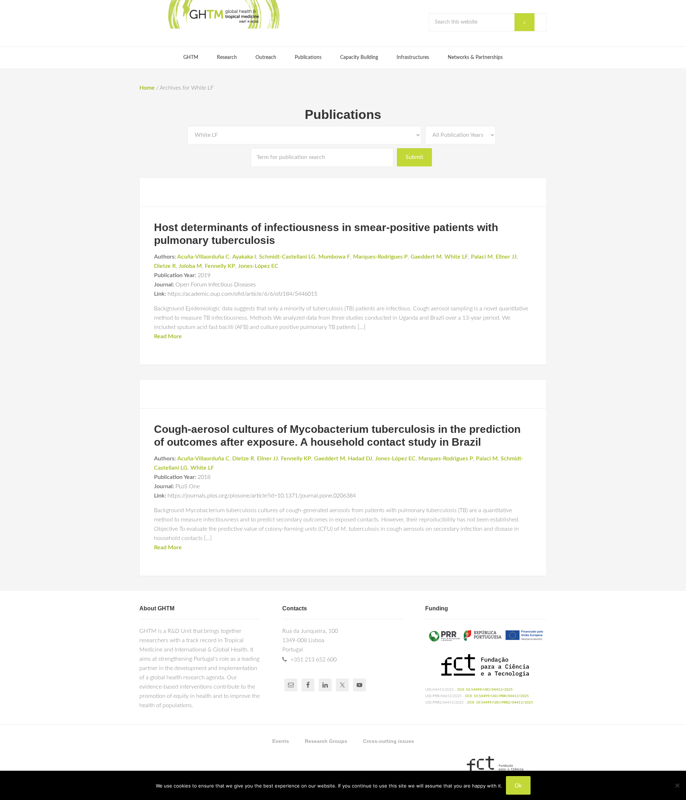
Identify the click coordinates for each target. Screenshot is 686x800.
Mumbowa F (334, 257)
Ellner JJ (506, 257)
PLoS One (187, 486)
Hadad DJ (360, 458)
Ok (518, 785)
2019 (204, 275)
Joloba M (190, 266)
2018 (204, 477)
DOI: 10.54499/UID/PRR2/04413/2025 (500, 702)
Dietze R (165, 266)
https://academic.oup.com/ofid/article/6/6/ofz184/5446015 (242, 294)
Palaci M (482, 257)
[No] (677, 785)
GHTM (223, 14)
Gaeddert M (426, 257)
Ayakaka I (244, 257)
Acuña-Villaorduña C (203, 257)
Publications (343, 114)
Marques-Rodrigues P (380, 257)
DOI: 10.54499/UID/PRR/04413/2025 (497, 696)
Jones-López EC (258, 266)
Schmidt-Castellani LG (287, 257)
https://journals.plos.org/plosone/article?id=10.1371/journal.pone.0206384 (262, 496)
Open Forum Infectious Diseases (215, 285)
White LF (456, 257)
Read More (168, 336)
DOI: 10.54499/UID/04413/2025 (485, 689)
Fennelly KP (220, 266)
